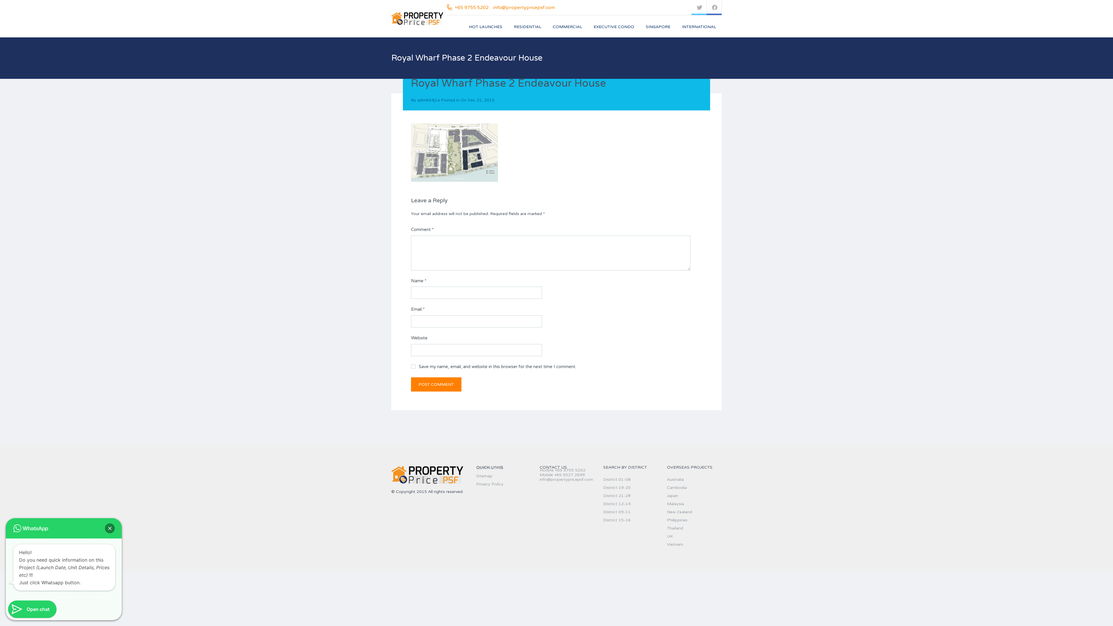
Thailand (675, 528)
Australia (675, 479)
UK (670, 536)
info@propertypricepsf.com (566, 479)
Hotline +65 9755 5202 (562, 470)
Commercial (567, 26)
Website (419, 338)
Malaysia (675, 503)
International (699, 26)
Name (418, 280)
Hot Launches (485, 26)
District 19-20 (617, 487)
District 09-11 (617, 511)
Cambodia (677, 487)
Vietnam (675, 544)
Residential (527, 26)
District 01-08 (617, 479)
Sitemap (484, 476)
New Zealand (679, 511)
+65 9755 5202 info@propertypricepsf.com (505, 7)
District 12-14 (617, 503)
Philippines (677, 520)
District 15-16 (617, 520)
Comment (422, 229)
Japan (672, 495)
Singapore (658, 26)
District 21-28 (617, 495)
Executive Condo (614, 26)
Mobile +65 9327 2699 (562, 474)
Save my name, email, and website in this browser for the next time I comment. (497, 366)
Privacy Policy (489, 484)
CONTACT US (489, 467)
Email (418, 309)
